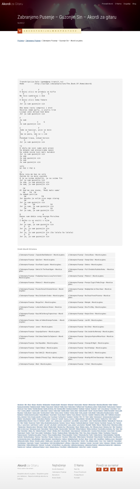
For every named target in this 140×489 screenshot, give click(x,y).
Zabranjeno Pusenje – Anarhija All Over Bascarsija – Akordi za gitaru (90, 358)
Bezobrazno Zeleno (91, 407)
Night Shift (72, 429)
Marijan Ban (21, 427)
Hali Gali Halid (90, 419)
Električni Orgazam (114, 415)
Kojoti (38, 423)
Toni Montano (22, 443)
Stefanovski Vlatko (23, 441)
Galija (91, 417)
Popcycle (114, 433)
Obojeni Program (41, 431)
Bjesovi (118, 407)
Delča (52, 413)
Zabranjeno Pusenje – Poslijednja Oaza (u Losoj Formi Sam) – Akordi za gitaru (41, 277)
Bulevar (88, 409)
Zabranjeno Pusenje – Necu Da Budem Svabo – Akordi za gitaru (42, 295)
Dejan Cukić (36, 413)
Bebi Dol (56, 407)
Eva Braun (54, 417)
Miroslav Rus (61, 427)
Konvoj (68, 423)
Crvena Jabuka (25, 410)
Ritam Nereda (98, 437)
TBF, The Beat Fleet (74, 441)
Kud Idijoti (103, 423)
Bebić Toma (63, 407)
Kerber (26, 423)
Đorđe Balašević (58, 469)
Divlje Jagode (83, 413)
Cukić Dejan (43, 410)
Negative (119, 427)
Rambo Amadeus (29, 437)
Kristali (91, 423)
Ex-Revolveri (62, 417)
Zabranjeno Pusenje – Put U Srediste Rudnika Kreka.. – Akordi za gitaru (91, 270)
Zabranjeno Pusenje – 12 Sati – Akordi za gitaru (85, 364)
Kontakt (77, 478)
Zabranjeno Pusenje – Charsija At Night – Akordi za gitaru (89, 343)
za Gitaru (12, 4)
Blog (134, 4)
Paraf (32, 433)
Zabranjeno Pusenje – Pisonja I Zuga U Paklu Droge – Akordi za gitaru (90, 283)
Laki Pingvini (34, 425)
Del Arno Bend (45, 413)
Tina (104, 441)
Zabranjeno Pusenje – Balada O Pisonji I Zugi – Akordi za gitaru (41, 357)
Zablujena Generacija (77, 445)
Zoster (89, 447)
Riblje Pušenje (81, 437)
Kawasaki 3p (111, 421)
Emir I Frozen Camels (34, 417)
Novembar (24, 431)
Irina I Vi (36, 421)
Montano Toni (107, 427)
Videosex (107, 443)
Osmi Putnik (111, 431)
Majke (94, 425)
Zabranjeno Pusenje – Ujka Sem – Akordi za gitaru (37, 260)
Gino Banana (27, 419)
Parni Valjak (39, 433)
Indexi (114, 419)
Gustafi (61, 419)
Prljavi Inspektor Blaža (54, 435)
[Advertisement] (70, 61)
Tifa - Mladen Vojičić (92, 441)
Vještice (119, 443)
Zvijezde (94, 447)
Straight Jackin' (39, 441)
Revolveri (65, 437)
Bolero (30, 409)
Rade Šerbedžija (108, 435)
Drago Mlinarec (44, 415)
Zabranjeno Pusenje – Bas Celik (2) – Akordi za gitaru (38, 353)
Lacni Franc (26, 425)
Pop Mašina (106, 433)
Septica (64, 439)
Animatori (64, 404)
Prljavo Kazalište (67, 435)
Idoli (110, 419)
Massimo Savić (31, 427)
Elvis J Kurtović (22, 417)
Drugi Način (53, 415)
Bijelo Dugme (111, 407)
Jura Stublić (75, 421)
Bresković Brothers (72, 409)
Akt (26, 404)
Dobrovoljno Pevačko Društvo (105, 413)
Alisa (29, 404)
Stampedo (119, 439)
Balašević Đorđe (35, 407)
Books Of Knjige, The (50, 409)
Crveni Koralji (35, 410)
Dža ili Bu (84, 415)
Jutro (90, 421)
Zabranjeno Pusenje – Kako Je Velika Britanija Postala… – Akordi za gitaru (41, 321)
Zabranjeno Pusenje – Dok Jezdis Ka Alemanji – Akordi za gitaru (91, 331)
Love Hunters (81, 425)
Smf (95, 439)
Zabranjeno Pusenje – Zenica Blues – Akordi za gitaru (87, 255)
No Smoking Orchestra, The (106, 429)
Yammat (41, 445)
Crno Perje (113, 409)
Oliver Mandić (65, 431)
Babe (110, 404)
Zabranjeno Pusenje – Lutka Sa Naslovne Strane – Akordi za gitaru (40, 308)
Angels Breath (55, 404)
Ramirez (37, 437)
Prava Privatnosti (80, 472)
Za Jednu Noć (65, 445)
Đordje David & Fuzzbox (31, 415)
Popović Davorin (22, 435)
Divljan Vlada (74, 413)
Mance (99, 425)
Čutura (51, 410)
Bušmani (94, 409)
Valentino (83, 443)
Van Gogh (95, 443)
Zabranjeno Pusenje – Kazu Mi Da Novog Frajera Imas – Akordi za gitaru (41, 314)
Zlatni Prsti (82, 447)
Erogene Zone (46, 417)
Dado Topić (57, 410)
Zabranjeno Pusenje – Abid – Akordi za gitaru (35, 364)
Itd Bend (42, 421)
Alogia (34, 404)
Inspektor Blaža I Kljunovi (25, 421)
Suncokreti (57, 441)
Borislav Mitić (61, 409)
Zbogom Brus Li (54, 447)
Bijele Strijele (102, 407)
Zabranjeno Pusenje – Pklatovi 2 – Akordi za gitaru (37, 282)
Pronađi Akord (107, 4)
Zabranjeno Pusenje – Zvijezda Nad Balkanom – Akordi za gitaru (42, 255)
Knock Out (32, 423)
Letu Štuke (53, 425)
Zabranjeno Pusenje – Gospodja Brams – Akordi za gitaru (40, 331)
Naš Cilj (76, 469)
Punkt (91, 435)
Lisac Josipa (72, 425)
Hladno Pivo (104, 419)
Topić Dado (30, 443)
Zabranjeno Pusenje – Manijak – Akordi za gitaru (86, 302)
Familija (76, 417)
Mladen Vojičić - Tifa (86, 427)
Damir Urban (74, 410)
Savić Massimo (56, 439)
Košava (73, 423)
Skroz (86, 439)
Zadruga (28, 447)
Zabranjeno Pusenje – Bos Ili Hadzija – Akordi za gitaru (88, 348)
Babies (115, 404)
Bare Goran (49, 407)
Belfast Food (80, 407)
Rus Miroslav (117, 437)
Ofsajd (49, 431)
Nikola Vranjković (92, 429)
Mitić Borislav (70, 427)
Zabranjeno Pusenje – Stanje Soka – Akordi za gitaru (87, 260)
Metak (45, 427)
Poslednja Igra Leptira (34, 435)
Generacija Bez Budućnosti (111, 417)
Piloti (80, 433)
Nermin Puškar (53, 429)
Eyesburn (70, 417)
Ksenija (97, 423)
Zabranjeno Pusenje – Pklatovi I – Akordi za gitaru (86, 276)
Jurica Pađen (84, 421)
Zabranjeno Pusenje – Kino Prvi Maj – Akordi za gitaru (87, 307)
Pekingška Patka (73, 433)
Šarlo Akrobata (36, 439)
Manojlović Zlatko (116, 425)
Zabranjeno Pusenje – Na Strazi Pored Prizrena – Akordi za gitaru (89, 296)
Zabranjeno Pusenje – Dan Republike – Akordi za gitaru (39, 343)
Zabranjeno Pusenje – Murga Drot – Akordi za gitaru (38, 302)
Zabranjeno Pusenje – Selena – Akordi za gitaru (85, 264)
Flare (87, 417)
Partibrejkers (47, 433)
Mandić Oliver (106, 425)
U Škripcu (67, 443)
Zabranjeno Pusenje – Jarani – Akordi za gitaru (36, 327)
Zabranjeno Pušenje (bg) (105, 445)
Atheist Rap (91, 404)
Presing (44, 435)
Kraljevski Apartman (82, 423)
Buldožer (81, 409)
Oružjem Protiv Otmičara (98, 431)
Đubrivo (69, 415)
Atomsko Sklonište (102, 404)
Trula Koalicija (44, 443)
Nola (117, 429)
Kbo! (21, 423)
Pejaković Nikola (62, 433)
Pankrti (28, 433)
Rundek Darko (108, 437)
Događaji (127, 4)
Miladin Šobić (52, 427)
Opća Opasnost (75, 431)
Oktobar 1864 (56, 431)
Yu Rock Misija (56, 445)
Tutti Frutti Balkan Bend (57, 443)
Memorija (40, 427)
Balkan (43, 407)
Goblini (34, 419)
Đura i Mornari (76, 415)
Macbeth (88, 425)
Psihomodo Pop (83, 435)
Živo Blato (63, 447)
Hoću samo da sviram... (26, 468)
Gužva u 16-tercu (69, 419)
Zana (47, 447)
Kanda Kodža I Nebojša (100, 421)
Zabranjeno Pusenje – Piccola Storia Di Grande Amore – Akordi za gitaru (41, 290)
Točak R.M (110, 441)
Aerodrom (21, 404)
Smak (91, 439)
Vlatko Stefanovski (32, 445)
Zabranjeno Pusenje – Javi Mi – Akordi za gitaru (85, 320)
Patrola (54, 433)
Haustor (97, 419)
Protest (75, 435)
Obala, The (31, 431)
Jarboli (48, 421)
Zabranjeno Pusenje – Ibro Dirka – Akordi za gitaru (86, 327)
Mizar (77, 427)
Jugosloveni (67, 421)
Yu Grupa (47, 445)
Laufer (41, 425)
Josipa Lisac (58, 421)
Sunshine (64, 441)
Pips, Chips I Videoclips (90, 433)
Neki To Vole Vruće (23, 429)
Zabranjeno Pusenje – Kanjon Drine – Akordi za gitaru (87, 314)
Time (100, 441)
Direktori (66, 413)
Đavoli (90, 410)
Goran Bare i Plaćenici (43, 419)
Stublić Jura (49, 441)
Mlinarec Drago (97, 427)
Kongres (62, 423)
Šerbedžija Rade (73, 439)
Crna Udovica (105, 409)
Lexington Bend (62, 425)
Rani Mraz (44, 437)
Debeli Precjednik (109, 410)
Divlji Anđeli (91, 413)
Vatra (101, 443)
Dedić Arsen (28, 413)
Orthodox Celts (85, 431)
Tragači (36, 443)
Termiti (83, 441)
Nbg (114, 427)
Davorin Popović (98, 410)
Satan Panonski (46, 439)
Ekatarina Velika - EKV (101, 415)
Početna (21, 41)
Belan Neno (71, 407)
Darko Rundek (83, 410)
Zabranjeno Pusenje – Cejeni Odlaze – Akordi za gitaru (39, 348)
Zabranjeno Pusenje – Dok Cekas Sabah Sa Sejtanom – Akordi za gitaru (41, 337)
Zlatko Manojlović (72, 447)
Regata (51, 437)
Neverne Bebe (63, 429)
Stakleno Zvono (110, 439)
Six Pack (81, 439)
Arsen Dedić (78, 404)
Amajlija (39, 404)
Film (80, 417)
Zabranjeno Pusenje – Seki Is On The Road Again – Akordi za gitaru (40, 270)
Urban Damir (75, 443)
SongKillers (100, 439)
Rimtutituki (90, 437)
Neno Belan (44, 429)
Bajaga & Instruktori (23, 407)
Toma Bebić (117, 441)
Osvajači (118, 431)
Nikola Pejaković (81, 429)
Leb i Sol (46, 425)
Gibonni (20, 419)
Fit (83, 417)
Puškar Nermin (98, 435)
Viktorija (113, 443)
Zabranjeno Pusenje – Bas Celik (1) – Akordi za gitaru (87, 353)
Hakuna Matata (79, 419)
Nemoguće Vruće (35, 429)
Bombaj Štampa (38, 409)
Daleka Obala (65, 410)
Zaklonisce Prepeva (38, 447)
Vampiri (89, 443)
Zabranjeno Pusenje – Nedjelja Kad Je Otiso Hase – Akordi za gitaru (89, 290)
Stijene (32, 441)
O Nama (118, 4)
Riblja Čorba (72, 437)
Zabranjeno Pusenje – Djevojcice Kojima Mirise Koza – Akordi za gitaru (90, 337)
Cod (99, 409)
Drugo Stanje (62, 415)
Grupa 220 (54, 419)
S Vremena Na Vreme (24, 439)
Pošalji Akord (78, 475)
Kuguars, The (111, 423)
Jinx (52, 421)
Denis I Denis (59, 413)
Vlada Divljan (21, 445)
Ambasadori (46, 404)
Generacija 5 (98, 417)
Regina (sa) (57, 437)
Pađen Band (21, 433)
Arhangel (70, 404)
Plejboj (100, 433)
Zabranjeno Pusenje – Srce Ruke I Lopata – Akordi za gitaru (40, 264)
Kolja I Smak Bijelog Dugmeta (50, 423)
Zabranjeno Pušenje (33, 41)
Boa (25, 409)
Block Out (20, 409)
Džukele (90, 415)
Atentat (85, 404)
